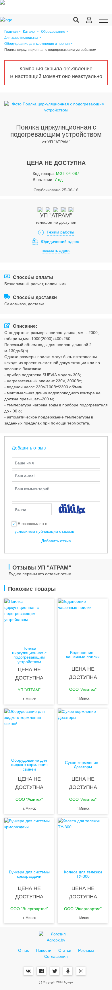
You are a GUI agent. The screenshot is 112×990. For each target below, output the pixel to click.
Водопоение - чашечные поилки (83, 655)
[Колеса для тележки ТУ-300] (83, 841)
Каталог (29, 32)
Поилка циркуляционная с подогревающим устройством (29, 655)
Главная (11, 32)
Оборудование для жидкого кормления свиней (29, 764)
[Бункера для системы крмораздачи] (29, 841)
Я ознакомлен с (32, 523)
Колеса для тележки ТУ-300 (83, 874)
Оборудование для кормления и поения (37, 44)
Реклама (86, 950)
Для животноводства (21, 38)
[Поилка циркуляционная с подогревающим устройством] (29, 621)
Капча (20, 509)
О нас (23, 950)
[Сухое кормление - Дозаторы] (83, 731)
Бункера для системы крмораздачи (29, 874)
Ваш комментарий (32, 489)
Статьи (64, 950)
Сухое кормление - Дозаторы (83, 765)
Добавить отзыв (56, 541)
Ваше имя (24, 463)
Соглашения (56, 956)
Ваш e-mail (25, 476)
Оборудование (53, 32)
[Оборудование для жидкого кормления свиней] (29, 731)
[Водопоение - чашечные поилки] (83, 621)
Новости (43, 950)
